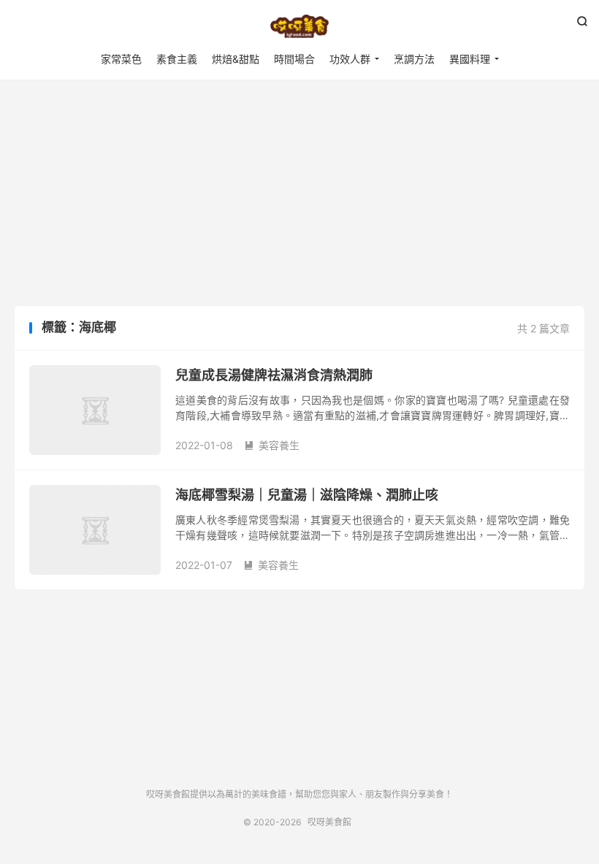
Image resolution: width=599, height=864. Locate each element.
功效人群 (349, 59)
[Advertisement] (299, 196)
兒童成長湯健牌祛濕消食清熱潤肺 (274, 375)
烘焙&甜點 (235, 59)
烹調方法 (414, 59)
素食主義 (176, 59)
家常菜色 (121, 59)
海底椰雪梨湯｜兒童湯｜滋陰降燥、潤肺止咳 (306, 494)
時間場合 (294, 59)
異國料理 (469, 59)
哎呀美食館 (299, 26)
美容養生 (272, 445)
